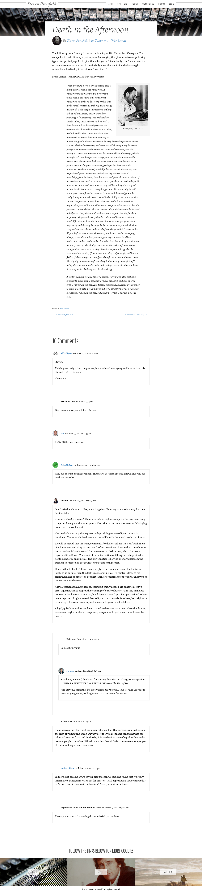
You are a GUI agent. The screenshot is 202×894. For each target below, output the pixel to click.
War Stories (118, 40)
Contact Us (148, 4)
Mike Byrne (67, 353)
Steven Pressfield (77, 40)
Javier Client (67, 768)
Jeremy (70, 670)
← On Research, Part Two (62, 314)
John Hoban (67, 465)
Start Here (122, 4)
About (135, 4)
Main (110, 4)
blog (171, 4)
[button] (33, 872)
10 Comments (100, 40)
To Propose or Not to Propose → (137, 314)
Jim (62, 433)
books (161, 4)
